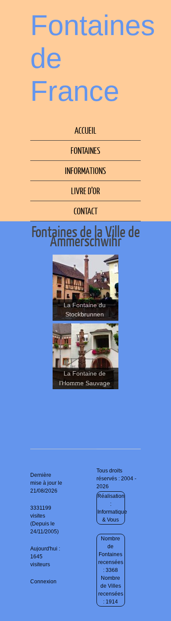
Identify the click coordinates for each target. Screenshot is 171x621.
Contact (86, 211)
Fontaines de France (92, 58)
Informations (85, 170)
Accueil (85, 130)
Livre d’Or (85, 190)
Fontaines (85, 150)
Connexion (43, 581)
